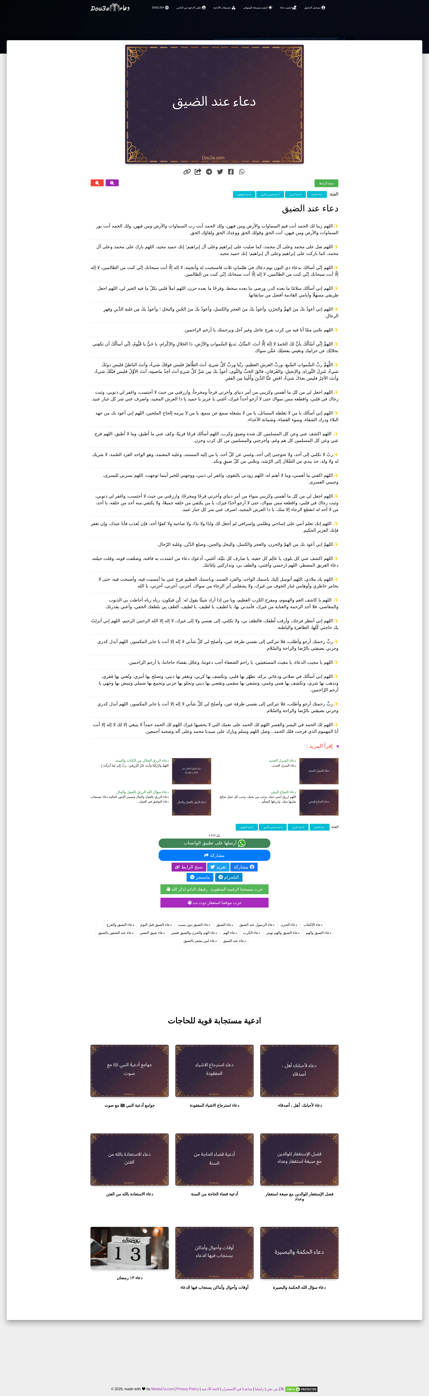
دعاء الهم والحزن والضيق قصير (194, 933)
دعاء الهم (230, 933)
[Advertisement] (214, 976)
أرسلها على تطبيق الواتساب (211, 842)
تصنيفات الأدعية (224, 7)
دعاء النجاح (316, 194)
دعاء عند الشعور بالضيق (115, 933)
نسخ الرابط (326, 183)
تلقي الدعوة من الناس (191, 7)
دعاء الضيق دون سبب (194, 925)
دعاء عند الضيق (234, 941)
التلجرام (231, 877)
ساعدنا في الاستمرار (237, 1389)
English (160, 7)
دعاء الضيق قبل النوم (156, 925)
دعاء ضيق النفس (152, 933)
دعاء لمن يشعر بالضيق (200, 941)
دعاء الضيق (224, 925)
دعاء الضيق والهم (318, 933)
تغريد (220, 866)
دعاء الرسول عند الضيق (256, 925)
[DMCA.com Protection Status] (301, 1389)
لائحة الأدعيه (210, 1389)
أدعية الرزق (295, 194)
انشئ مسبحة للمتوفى (258, 7)
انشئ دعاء (288, 7)
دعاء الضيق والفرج (120, 925)
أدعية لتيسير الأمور (270, 194)
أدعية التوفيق (244, 194)
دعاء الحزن (289, 925)
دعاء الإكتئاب (312, 925)
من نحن (272, 1389)
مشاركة (217, 855)
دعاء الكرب (251, 933)
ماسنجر (202, 877)
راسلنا (259, 1389)
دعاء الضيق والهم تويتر (282, 933)
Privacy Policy (187, 1389)
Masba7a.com (162, 1389)
